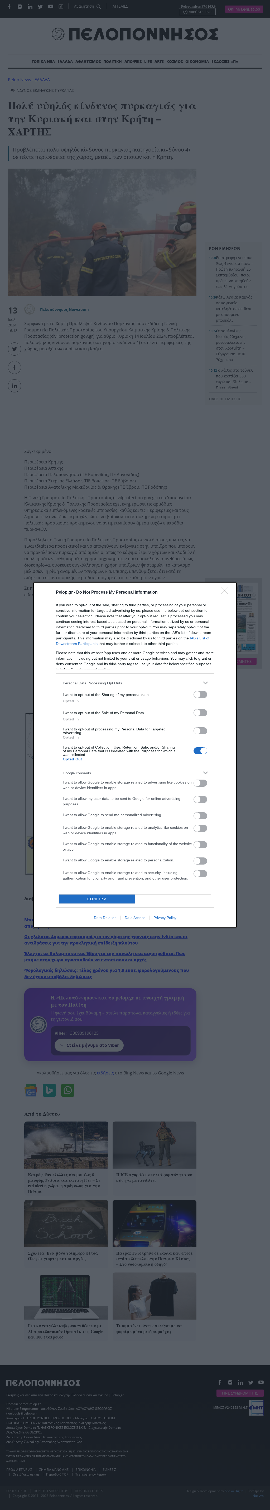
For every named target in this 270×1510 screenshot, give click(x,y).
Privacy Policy (164, 918)
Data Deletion (105, 918)
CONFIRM (97, 899)
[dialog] (135, 755)
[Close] (226, 593)
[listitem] (135, 683)
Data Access (135, 918)
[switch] (200, 694)
